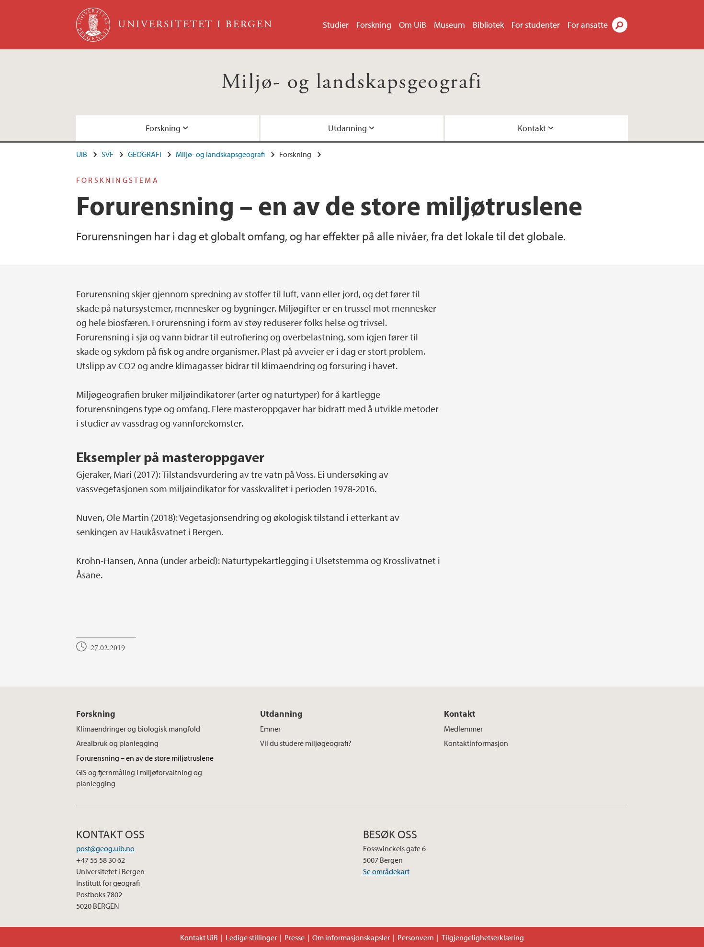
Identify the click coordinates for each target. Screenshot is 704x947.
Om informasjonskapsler (351, 937)
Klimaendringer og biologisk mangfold (138, 728)
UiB (81, 154)
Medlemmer (463, 728)
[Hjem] (94, 25)
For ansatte (588, 24)
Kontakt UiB (199, 937)
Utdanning (347, 128)
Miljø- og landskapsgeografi (352, 82)
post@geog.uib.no (105, 848)
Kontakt (532, 128)
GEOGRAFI (144, 154)
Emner (270, 728)
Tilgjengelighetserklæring (483, 937)
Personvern (415, 937)
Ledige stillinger (251, 937)
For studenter (535, 24)
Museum (449, 24)
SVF (108, 154)
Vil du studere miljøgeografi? (306, 743)
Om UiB (412, 24)
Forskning (373, 24)
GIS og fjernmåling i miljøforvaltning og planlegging (139, 777)
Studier (336, 24)
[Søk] (620, 24)
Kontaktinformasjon (476, 743)
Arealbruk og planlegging (117, 743)
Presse (294, 937)
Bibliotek (488, 24)
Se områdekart (386, 871)
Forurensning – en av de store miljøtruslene (145, 758)
